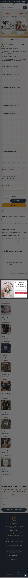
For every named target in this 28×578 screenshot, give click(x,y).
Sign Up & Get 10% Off (20, 293)
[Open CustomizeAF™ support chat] (25, 575)
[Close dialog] (26, 281)
